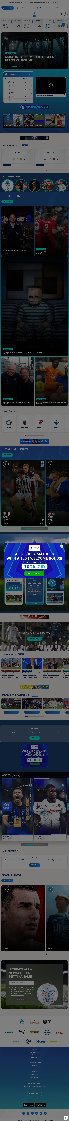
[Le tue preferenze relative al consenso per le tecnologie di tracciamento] (66, 1118)
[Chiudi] (61, 546)
